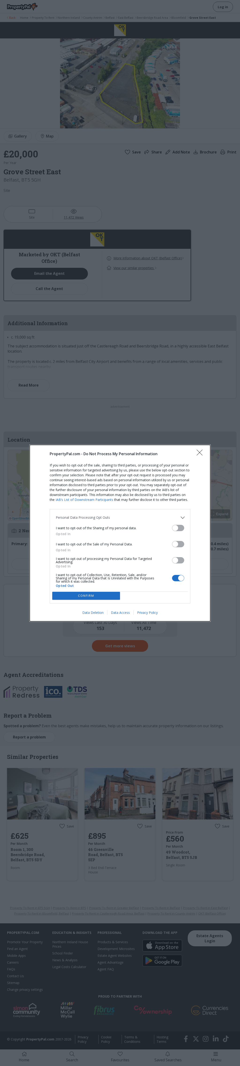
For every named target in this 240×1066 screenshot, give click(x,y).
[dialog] (120, 533)
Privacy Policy (147, 612)
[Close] (201, 454)
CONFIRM (86, 595)
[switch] (178, 528)
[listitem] (120, 517)
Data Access (120, 612)
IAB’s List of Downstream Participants (84, 499)
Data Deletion (93, 612)
